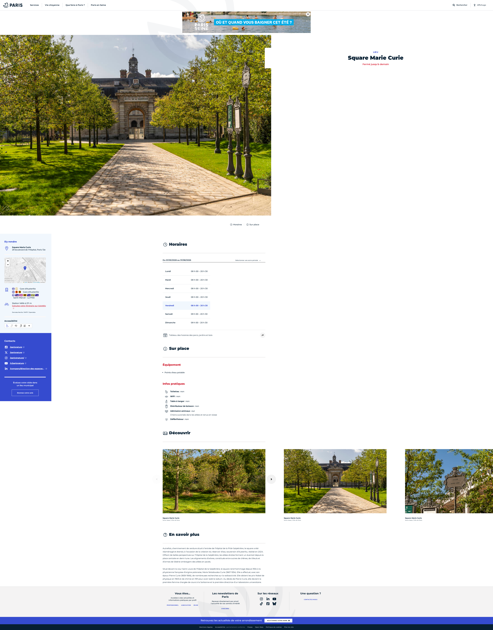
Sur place (254, 224)
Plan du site (289, 627)
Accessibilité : (230, 627)
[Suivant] (271, 479)
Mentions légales (206, 627)
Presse (250, 627)
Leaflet (25, 282)
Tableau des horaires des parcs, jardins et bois (190, 335)
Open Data (259, 627)
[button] (25, 268)
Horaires (237, 224)
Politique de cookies (274, 627)
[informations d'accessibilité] (18, 326)
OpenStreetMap (36, 282)
